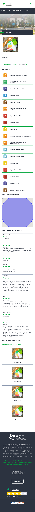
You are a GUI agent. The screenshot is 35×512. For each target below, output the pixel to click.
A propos (25, 464)
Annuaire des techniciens (14, 464)
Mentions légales (12, 460)
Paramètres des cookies (9, 462)
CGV (5, 460)
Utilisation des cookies (24, 460)
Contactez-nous (17, 481)
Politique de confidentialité (24, 462)
